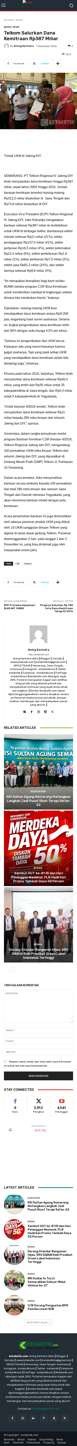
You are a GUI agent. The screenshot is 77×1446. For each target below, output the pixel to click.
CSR (17, 563)
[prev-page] (6, 969)
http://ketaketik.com (38, 654)
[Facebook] (31, 710)
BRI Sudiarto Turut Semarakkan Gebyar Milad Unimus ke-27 (46, 1282)
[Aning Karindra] (7, 46)
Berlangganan (61, 1099)
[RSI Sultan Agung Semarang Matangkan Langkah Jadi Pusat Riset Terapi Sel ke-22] (38, 772)
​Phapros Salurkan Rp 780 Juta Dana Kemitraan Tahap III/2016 (56, 608)
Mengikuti (38, 1099)
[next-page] (12, 969)
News (16, 27)
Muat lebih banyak (37, 1322)
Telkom (27, 563)
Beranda (9, 20)
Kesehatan (38, 791)
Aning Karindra (24, 46)
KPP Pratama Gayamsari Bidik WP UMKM (19, 607)
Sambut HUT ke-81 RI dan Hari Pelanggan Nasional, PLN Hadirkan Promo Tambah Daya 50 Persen (38, 877)
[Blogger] (24, 710)
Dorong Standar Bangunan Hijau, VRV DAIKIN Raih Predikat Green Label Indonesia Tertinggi (38, 954)
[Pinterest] (44, 1418)
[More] (58, 63)
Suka (15, 1099)
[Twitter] (52, 710)
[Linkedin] (33, 1418)
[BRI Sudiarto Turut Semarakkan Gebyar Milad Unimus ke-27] (14, 1280)
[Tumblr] (54, 1418)
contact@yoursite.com (46, 1408)
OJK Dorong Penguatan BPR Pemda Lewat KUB (48, 1307)
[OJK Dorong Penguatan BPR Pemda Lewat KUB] (14, 1305)
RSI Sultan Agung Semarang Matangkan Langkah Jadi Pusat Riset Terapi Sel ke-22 (38, 801)
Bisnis (19, 20)
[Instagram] (38, 710)
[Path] (45, 710)
